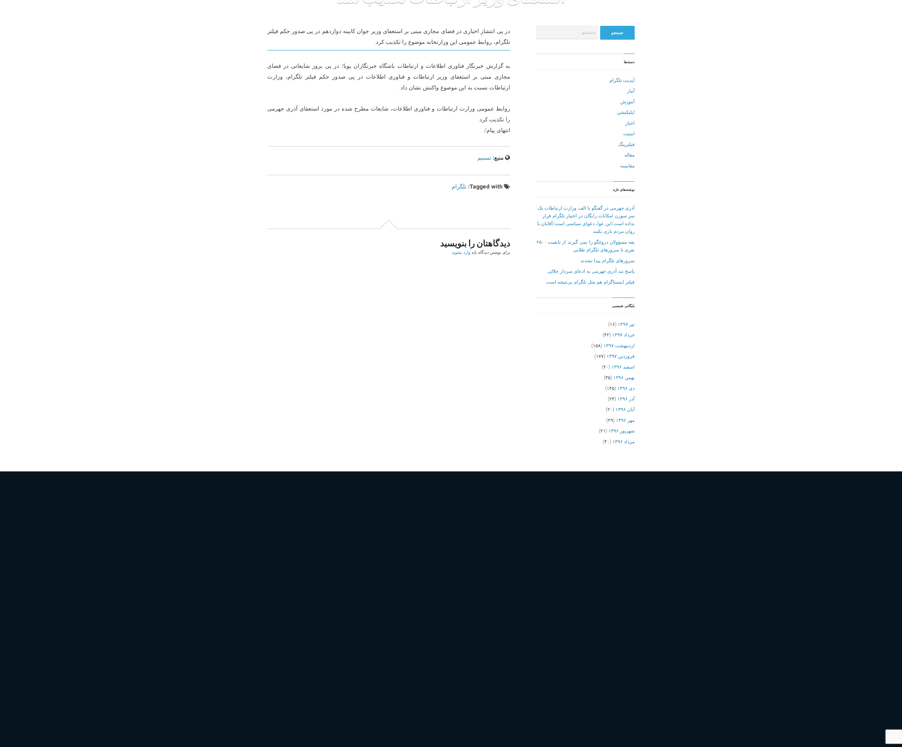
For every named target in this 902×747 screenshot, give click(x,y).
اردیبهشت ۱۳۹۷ (619, 345)
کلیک (315, 709)
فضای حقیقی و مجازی (337, 613)
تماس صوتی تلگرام (336, 574)
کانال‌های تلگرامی (287, 709)
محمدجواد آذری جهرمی (292, 642)
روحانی (314, 594)
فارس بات (677, 19)
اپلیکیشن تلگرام (345, 545)
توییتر (274, 584)
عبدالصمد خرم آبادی (289, 613)
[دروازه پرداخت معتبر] (582, 542)
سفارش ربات (589, 19)
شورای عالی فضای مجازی (338, 603)
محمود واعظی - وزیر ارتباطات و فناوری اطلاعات (317, 651)
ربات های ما (627, 19)
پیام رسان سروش (325, 690)
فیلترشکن (322, 622)
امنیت (629, 133)
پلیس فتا (278, 680)
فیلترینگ (626, 144)
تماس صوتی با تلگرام (290, 574)
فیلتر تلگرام (295, 622)
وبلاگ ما (651, 19)
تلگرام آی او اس (329, 555)
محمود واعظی (335, 642)
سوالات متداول (552, 19)
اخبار (630, 123)
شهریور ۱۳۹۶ (621, 431)
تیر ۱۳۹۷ (626, 324)
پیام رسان (301, 680)
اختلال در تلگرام (315, 536)
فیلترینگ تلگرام (284, 632)
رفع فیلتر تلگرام (285, 594)
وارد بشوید (461, 252)
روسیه (332, 594)
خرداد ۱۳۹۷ (623, 335)
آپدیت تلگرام (622, 80)
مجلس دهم (355, 632)
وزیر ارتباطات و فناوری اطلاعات (301, 671)
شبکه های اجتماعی (288, 603)
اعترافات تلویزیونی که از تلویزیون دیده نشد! (460, 638)
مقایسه (627, 166)
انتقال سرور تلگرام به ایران (296, 545)
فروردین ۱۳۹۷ (621, 356)
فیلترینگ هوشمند (321, 632)
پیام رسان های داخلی (290, 700)
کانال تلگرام (329, 700)
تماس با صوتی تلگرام (324, 564)
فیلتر (274, 622)
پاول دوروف (351, 671)
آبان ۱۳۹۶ (625, 409)
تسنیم (484, 157)
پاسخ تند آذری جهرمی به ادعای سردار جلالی (591, 271)
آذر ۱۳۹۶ (626, 399)
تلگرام (459, 186)
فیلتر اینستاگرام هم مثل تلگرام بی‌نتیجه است (590, 282)
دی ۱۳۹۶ (626, 388)
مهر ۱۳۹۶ (625, 420)
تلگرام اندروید (283, 564)
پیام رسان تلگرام (333, 680)
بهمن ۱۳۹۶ (624, 377)
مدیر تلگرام (280, 661)
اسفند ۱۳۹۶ (623, 367)
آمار (631, 91)
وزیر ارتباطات (348, 661)
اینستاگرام (279, 555)
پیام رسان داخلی (285, 690)
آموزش (627, 101)
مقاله (629, 155)
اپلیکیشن (626, 112)
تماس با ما (452, 19)
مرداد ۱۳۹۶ (623, 441)
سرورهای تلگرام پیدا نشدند (607, 260)
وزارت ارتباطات (314, 661)
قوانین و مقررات (487, 19)
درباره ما (520, 19)
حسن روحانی (298, 584)
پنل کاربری (423, 19)
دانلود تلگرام (329, 584)
